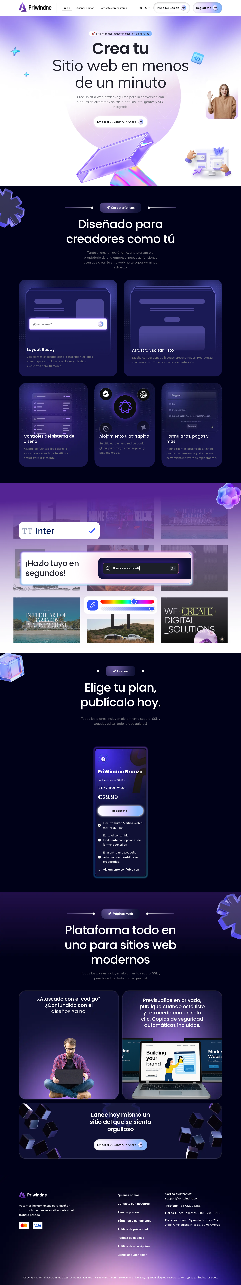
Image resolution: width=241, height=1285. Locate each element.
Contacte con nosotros (113, 8)
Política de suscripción (134, 1246)
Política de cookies (131, 1237)
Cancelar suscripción (132, 1254)
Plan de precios (128, 1212)
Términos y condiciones (134, 1220)
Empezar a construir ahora (116, 122)
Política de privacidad (133, 1229)
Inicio (67, 8)
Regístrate (119, 811)
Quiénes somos (85, 8)
